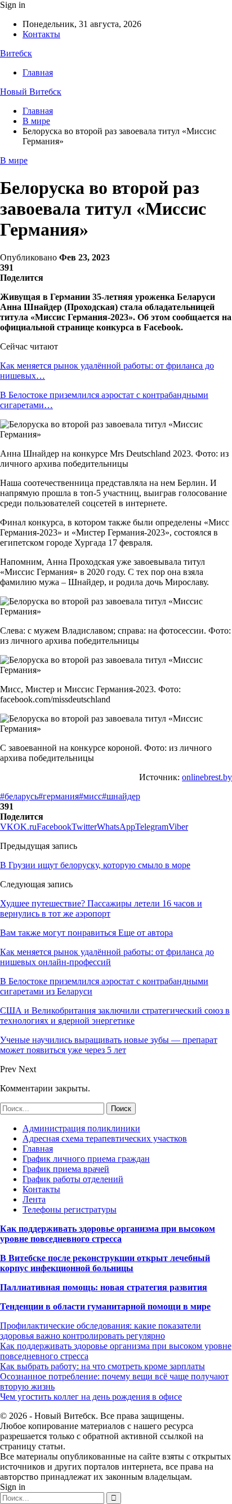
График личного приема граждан (86, 1159)
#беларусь (19, 796)
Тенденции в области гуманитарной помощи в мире (105, 1306)
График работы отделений (73, 1179)
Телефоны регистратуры (70, 1209)
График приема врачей (66, 1169)
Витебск (16, 53)
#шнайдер (121, 796)
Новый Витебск (30, 91)
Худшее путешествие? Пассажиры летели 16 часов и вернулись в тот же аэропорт (101, 908)
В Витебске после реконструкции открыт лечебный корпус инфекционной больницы (105, 1263)
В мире (14, 160)
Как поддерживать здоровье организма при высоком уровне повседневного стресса (107, 1234)
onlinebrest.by (207, 777)
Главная (38, 72)
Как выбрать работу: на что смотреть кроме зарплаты (102, 1366)
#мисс (90, 796)
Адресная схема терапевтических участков (105, 1138)
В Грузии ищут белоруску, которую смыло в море (95, 865)
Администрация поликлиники (81, 1128)
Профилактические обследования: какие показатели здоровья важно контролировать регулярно (100, 1331)
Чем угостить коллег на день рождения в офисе (91, 1396)
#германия (58, 796)
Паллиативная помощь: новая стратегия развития (103, 1287)
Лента (34, 1199)
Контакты (41, 34)
